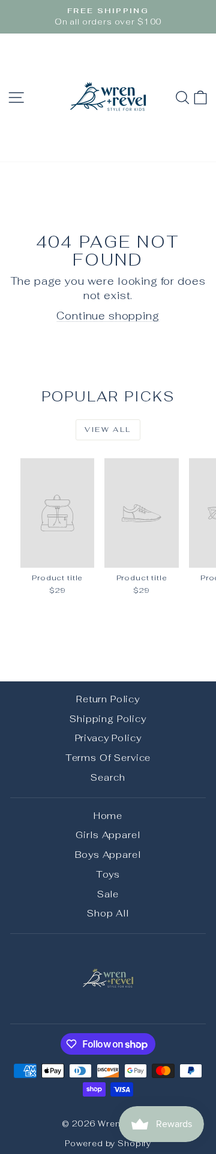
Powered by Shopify (108, 1143)
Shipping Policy (108, 718)
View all (108, 429)
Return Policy (108, 699)
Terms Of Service (108, 757)
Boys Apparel (107, 854)
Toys (108, 874)
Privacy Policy (108, 738)
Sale (108, 894)
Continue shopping (107, 315)
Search (108, 777)
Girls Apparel (108, 835)
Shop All (108, 913)
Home (108, 815)
